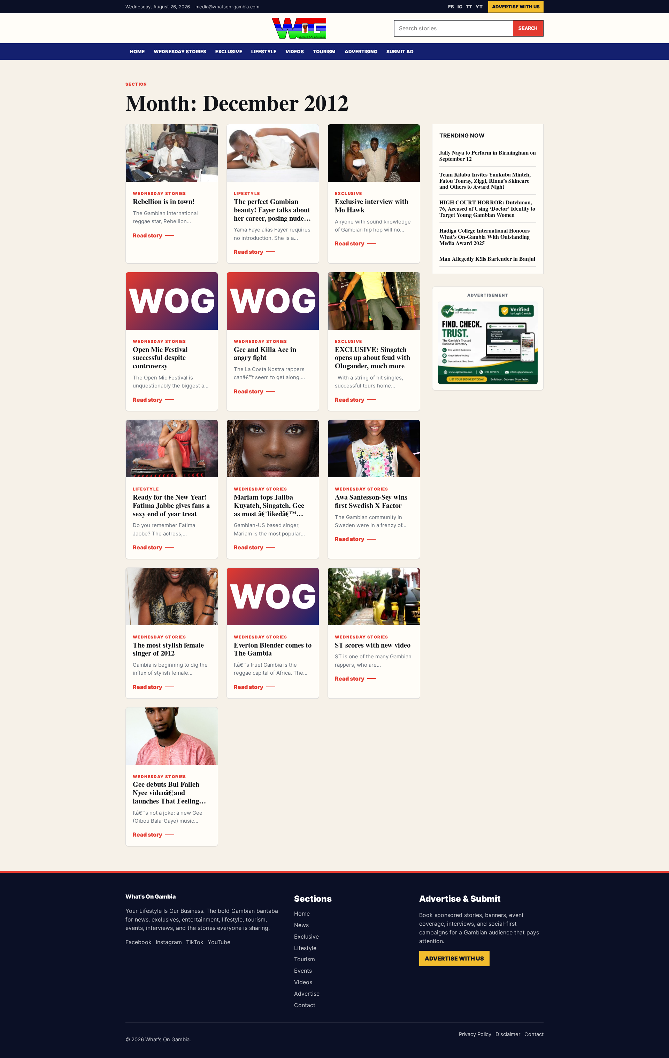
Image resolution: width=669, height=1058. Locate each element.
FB (451, 6)
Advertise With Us (516, 6)
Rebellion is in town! (164, 201)
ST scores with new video (372, 645)
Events (303, 970)
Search (527, 28)
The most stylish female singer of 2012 (168, 649)
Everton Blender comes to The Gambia (273, 649)
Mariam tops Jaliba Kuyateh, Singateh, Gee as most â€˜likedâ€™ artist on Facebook (269, 509)
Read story (147, 235)
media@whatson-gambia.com (227, 6)
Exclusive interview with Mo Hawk (371, 205)
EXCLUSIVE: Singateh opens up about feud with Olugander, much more (372, 357)
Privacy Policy (475, 1034)
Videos (294, 51)
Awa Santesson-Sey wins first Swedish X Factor (371, 501)
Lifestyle (263, 51)
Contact (304, 1005)
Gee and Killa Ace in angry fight (265, 353)
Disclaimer (507, 1034)
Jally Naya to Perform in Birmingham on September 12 (487, 155)
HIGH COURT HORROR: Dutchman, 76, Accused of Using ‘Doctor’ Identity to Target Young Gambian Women (487, 208)
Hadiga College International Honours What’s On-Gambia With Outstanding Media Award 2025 (484, 236)
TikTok (194, 942)
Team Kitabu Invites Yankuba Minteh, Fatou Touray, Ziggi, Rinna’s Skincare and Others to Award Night (485, 180)
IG (459, 6)
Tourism (324, 51)
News (301, 925)
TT (469, 6)
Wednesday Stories (180, 51)
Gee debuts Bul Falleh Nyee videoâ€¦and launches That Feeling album (166, 796)
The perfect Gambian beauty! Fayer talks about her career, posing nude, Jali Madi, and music (272, 213)
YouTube (219, 942)
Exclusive (228, 51)
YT (479, 6)
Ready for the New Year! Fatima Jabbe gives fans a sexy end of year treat (171, 505)
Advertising (361, 51)
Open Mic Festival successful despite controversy (160, 357)
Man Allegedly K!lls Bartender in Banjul (487, 258)
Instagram (169, 942)
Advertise (307, 993)
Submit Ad (400, 51)
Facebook (138, 942)
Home (137, 51)
